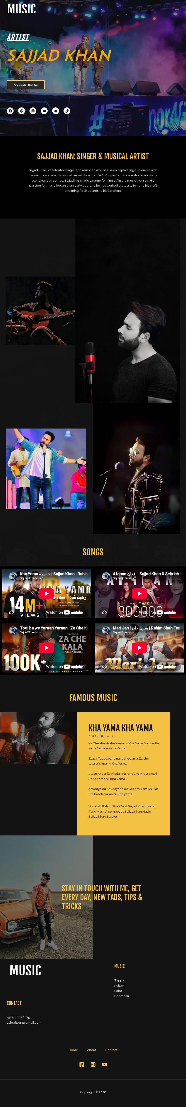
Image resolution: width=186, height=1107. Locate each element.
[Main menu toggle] (177, 8)
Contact (111, 1050)
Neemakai (122, 996)
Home (73, 1050)
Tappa (119, 980)
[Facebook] (81, 1064)
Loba (118, 991)
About (91, 1050)
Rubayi (119, 985)
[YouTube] (104, 1064)
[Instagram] (93, 1064)
